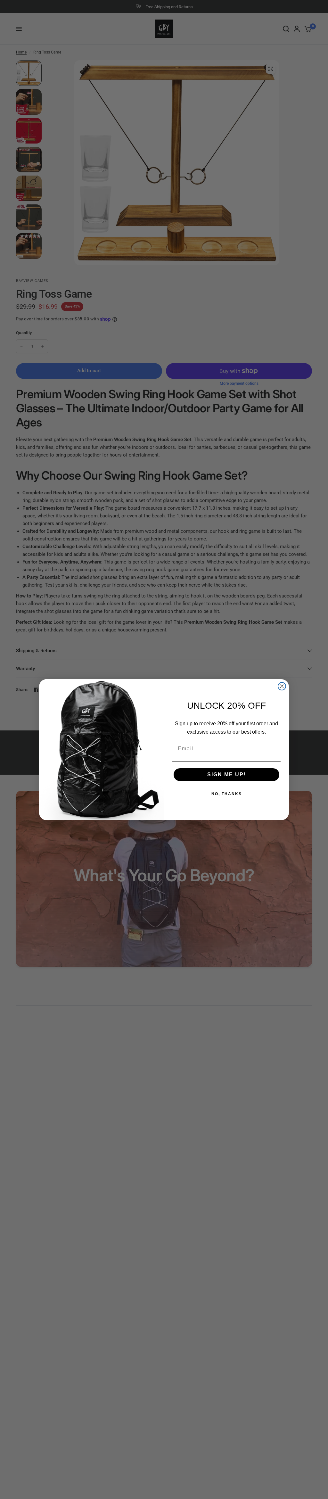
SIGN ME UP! (226, 774)
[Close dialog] (282, 686)
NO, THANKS (226, 794)
